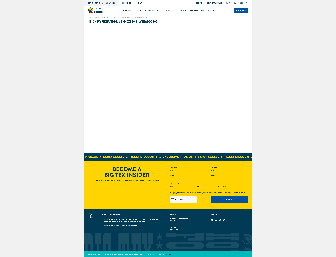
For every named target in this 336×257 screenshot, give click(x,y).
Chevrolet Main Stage (214, 3)
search (247, 3)
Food (241, 3)
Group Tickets (128, 10)
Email (172, 175)
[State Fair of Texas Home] (95, 10)
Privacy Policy (167, 254)
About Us (211, 10)
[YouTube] (224, 220)
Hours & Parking (110, 3)
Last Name (214, 167)
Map (141, 3)
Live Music (168, 10)
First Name (173, 167)
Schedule (128, 3)
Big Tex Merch (199, 3)
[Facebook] (212, 220)
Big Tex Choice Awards (153, 10)
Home (90, 17)
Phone (213, 175)
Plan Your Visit (99, 17)
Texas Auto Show (230, 3)
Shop (139, 10)
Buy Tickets (241, 10)
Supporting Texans (196, 10)
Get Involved (181, 10)
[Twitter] (216, 220)
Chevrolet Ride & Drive (113, 17)
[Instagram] (220, 220)
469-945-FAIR (174, 229)
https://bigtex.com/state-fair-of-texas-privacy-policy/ (203, 193)
